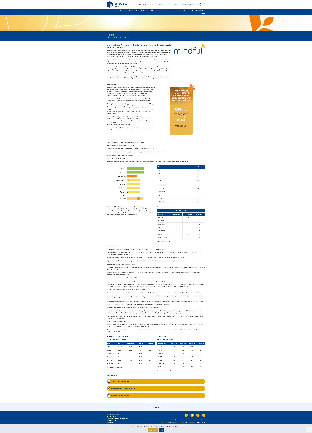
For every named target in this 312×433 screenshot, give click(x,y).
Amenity (203, 13)
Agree (161, 430)
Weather (201, 11)
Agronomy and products (119, 11)
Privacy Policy (153, 430)
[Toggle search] (200, 4)
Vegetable (194, 11)
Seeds (178, 11)
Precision (158, 11)
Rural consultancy (169, 11)
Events (175, 4)
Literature (183, 4)
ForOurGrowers (141, 4)
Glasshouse (143, 11)
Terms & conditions (180, 419)
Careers (160, 4)
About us (151, 4)
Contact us (191, 4)
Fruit (136, 11)
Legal (196, 419)
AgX (130, 11)
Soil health (186, 11)
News (168, 4)
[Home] (117, 4)
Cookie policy (202, 419)
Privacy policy (189, 419)
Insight (152, 11)
